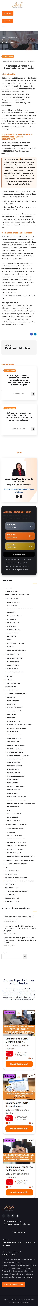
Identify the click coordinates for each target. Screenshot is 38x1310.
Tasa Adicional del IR (12, 898)
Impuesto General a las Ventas (15, 825)
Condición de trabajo (14, 707)
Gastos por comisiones (15, 749)
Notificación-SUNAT (14, 629)
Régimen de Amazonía (12, 888)
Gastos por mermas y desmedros (18, 755)
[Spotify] (17, 1216)
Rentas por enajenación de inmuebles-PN (21, 803)
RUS (8, 810)
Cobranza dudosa (13, 701)
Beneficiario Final (11, 591)
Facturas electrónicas (15, 658)
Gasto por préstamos (14, 735)
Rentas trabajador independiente (16, 891)
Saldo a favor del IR (14, 814)
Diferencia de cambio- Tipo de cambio (20, 725)
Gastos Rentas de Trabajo (16, 776)
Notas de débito (12, 668)
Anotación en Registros (15, 829)
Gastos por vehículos (14, 766)
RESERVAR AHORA (19, 554)
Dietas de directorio (14, 721)
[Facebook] (31, 334)
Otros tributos (10, 884)
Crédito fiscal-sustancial (16, 839)
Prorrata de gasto (13, 790)
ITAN (6, 867)
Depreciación (11, 714)
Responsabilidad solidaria (16, 650)
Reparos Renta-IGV (13, 807)
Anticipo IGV (11, 832)
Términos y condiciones (12, 1221)
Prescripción (11, 636)
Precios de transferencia (15, 786)
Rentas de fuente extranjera (17, 796)
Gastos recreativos (13, 772)
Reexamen (10, 647)
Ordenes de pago (13, 633)
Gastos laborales (13, 742)
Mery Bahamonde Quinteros (24, 61)
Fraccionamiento (13, 623)
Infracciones (11, 626)
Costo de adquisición (14, 711)
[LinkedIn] (35, 334)
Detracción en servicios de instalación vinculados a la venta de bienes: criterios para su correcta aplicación (19, 416)
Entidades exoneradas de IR (16, 728)
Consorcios (9, 676)
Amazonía (8, 588)
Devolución (11, 612)
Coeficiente (11, 704)
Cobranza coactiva (13, 602)
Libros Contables (11, 874)
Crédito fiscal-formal (14, 835)
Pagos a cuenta (12, 783)
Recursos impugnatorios (15, 643)
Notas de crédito (13, 665)
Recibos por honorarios (15, 672)
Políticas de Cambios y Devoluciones (17, 1224)
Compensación (12, 605)
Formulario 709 (10, 686)
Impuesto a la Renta (12, 690)
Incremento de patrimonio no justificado (19, 860)
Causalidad (11, 697)
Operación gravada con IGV (16, 846)
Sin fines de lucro (13, 817)
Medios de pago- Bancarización (16, 877)
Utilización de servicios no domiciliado (20, 856)
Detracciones (8, 56)
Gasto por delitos (13, 731)
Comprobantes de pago (13, 654)
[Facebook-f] (8, 1216)
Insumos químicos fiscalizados (16, 864)
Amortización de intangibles (17, 694)
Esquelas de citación (14, 616)
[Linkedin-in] (13, 1216)
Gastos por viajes (13, 769)
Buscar (4, 952)
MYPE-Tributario (12, 779)
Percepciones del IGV (14, 853)
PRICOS (9, 640)
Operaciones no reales (15, 849)
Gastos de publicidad (14, 738)
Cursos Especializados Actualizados (19, 982)
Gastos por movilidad (14, 759)
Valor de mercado (13, 820)
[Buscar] (25, 956)
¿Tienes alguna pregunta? (11, 1252)
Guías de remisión (13, 662)
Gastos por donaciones (15, 752)
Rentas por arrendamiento (16, 800)
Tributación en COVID (12, 901)
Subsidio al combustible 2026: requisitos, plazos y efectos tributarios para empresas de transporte (20, 928)
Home (3, 38)
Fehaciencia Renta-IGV (12, 683)
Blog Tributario (13, 38)
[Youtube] (3, 1216)
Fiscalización (11, 619)
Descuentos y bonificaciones (17, 842)
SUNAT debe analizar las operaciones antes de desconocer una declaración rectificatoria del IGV (20, 940)
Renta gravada (12, 793)
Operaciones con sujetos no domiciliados (19, 881)
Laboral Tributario (12, 871)
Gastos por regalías (14, 762)
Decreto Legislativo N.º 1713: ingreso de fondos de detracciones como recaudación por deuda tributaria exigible (19, 380)
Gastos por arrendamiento (16, 745)
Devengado (11, 718)
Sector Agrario (10, 895)
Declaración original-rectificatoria (19, 609)
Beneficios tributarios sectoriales (17, 595)
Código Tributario (11, 598)
